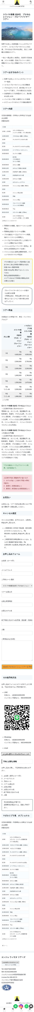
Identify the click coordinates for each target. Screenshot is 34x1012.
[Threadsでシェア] (13, 685)
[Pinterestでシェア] (13, 690)
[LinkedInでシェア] (20, 690)
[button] (30, 536)
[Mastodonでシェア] (13, 680)
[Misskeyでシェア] (28, 680)
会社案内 (9, 1003)
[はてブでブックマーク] (28, 685)
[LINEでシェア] (5, 690)
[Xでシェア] (5, 680)
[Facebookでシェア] (5, 685)
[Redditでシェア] (20, 685)
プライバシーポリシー (25, 1003)
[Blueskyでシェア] (20, 680)
